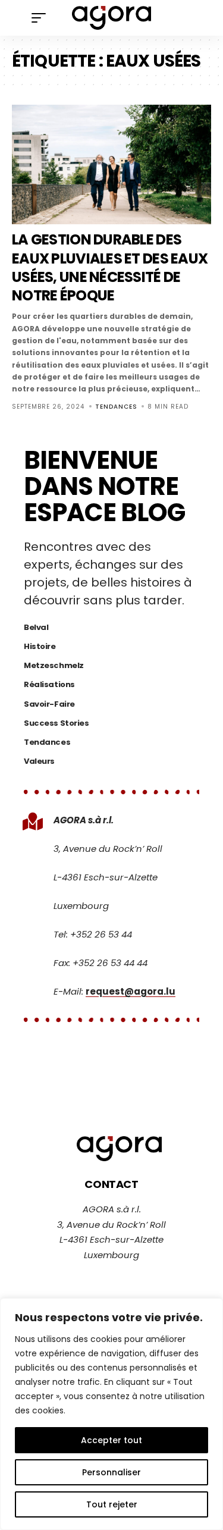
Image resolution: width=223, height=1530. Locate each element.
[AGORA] (112, 18)
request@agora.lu (130, 991)
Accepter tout (111, 1440)
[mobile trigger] (42, 18)
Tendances (116, 406)
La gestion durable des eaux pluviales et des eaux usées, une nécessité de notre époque (110, 267)
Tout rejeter (111, 1504)
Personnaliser (111, 1472)
